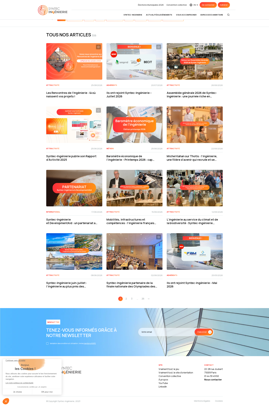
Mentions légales (202, 401)
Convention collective (176, 5)
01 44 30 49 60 (211, 376)
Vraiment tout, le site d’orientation (176, 372)
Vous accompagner (186, 15)
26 (143, 298)
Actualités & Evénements (159, 15)
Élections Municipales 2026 (151, 5)
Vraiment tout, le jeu (169, 369)
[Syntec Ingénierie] (63, 370)
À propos (163, 379)
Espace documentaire (211, 15)
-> (148, 298)
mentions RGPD (90, 343)
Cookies (219, 401)
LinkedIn (163, 386)
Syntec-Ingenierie (133, 15)
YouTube (163, 383)
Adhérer (224, 5)
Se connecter (208, 5)
